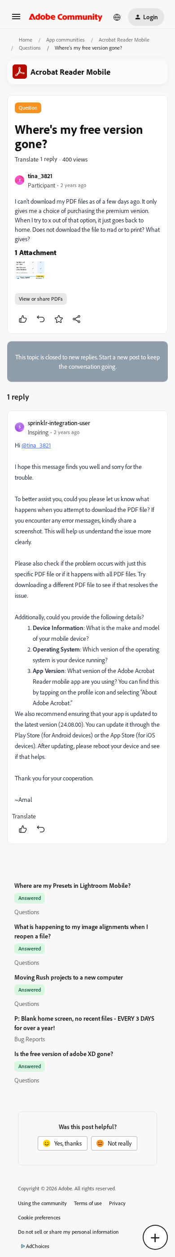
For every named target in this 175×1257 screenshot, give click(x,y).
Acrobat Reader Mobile (124, 39)
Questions (30, 47)
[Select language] (117, 17)
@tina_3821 (36, 445)
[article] (87, 627)
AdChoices (37, 1246)
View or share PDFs (41, 298)
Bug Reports (29, 1039)
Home (25, 39)
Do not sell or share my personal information (68, 1231)
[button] (16, 19)
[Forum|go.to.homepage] (66, 17)
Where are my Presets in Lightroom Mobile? (72, 885)
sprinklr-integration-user (59, 422)
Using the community (42, 1203)
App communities (65, 39)
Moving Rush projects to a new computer (68, 977)
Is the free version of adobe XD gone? (63, 1053)
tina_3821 (40, 175)
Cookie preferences (39, 1217)
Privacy (117, 1203)
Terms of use (88, 1203)
